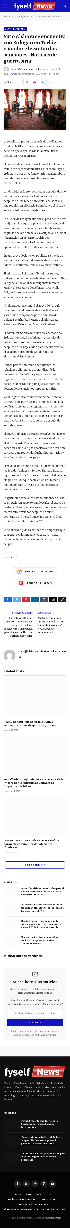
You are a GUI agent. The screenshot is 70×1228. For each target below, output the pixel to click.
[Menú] (5, 6)
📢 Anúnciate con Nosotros (20, 1209)
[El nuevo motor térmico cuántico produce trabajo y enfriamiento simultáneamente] (11, 940)
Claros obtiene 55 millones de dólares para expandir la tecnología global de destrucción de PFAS (42, 907)
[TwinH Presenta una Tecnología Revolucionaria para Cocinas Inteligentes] (11, 1124)
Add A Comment (35, 864)
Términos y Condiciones (33, 1204)
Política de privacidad (45, 1035)
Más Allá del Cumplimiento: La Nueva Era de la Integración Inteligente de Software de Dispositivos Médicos (33, 783)
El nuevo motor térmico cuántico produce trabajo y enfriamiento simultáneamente (39, 940)
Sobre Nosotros (48, 1199)
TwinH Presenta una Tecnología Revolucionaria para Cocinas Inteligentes (39, 1124)
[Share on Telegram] (42, 82)
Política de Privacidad (21, 1199)
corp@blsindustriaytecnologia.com (31, 69)
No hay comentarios (24, 73)
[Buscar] (65, 6)
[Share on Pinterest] (34, 82)
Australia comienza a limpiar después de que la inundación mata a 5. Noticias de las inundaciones (51, 625)
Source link (11, 557)
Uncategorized (15, 28)
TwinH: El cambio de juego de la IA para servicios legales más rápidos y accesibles (43, 1156)
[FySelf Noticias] (35, 6)
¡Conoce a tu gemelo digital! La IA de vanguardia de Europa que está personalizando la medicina (41, 1140)
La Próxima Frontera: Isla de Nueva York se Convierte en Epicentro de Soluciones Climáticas (31, 844)
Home (18, 1194)
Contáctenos (33, 1194)
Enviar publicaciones (54, 1209)
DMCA (48, 1194)
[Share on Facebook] (19, 82)
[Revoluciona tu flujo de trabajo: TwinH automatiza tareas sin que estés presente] (35, 697)
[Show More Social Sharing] (49, 82)
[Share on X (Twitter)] (26, 82)
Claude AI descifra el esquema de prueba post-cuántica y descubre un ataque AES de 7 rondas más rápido (40, 924)
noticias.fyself (53, 1218)
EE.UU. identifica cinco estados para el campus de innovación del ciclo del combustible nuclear (42, 891)
